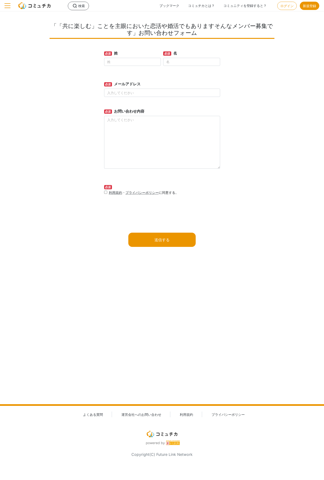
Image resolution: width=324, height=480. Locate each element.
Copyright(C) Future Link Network (162, 454)
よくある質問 (93, 414)
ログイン (287, 6)
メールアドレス (127, 84)
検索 (81, 6)
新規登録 (309, 6)
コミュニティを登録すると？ (245, 6)
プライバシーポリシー (142, 192)
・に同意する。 (144, 192)
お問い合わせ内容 (129, 111)
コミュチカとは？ (201, 6)
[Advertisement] (162, 333)
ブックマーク (169, 6)
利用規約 (115, 192)
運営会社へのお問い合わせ (141, 414)
